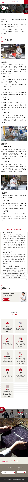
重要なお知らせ (11, 467)
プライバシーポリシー (6, 469)
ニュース (3, 467)
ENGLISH (20, 467)
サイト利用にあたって (19, 469)
